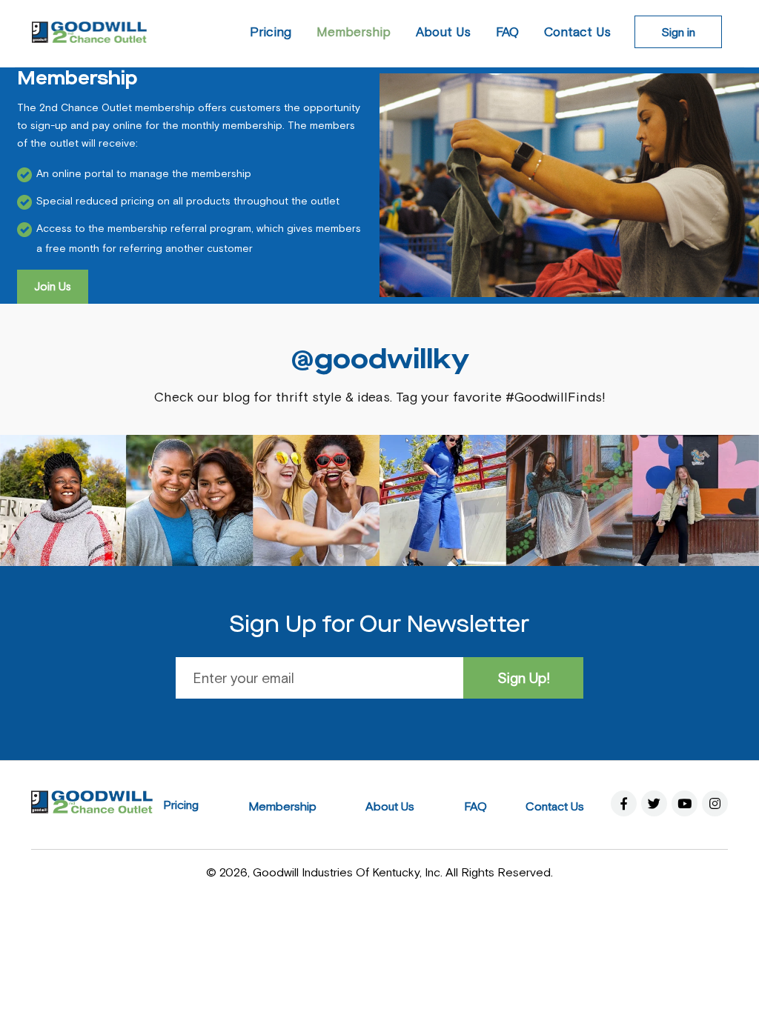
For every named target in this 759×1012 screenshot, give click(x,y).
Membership (282, 806)
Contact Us (555, 806)
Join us (52, 286)
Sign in (678, 31)
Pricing (181, 804)
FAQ (475, 806)
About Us (389, 806)
